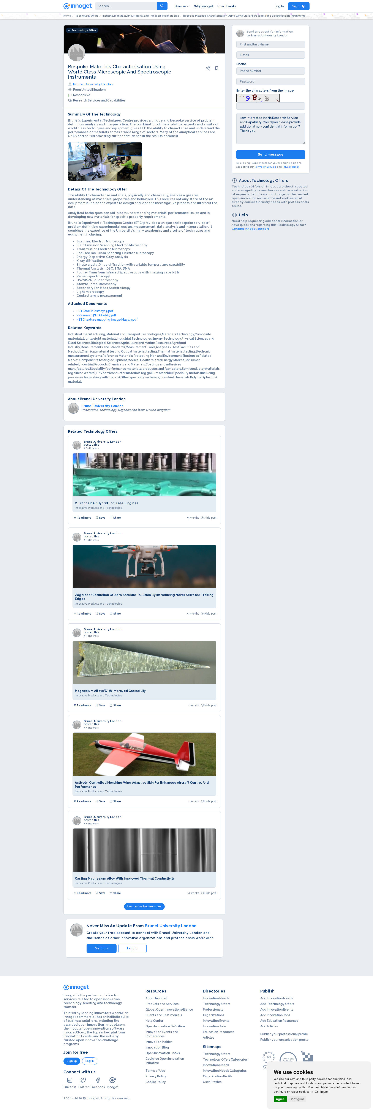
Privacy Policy (155, 1076)
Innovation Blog (157, 1047)
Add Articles (269, 1026)
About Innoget (156, 998)
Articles (208, 1037)
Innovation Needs (216, 998)
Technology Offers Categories (225, 1059)
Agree (280, 1099)
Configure (296, 1099)
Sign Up (298, 6)
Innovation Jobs (214, 1026)
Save (102, 517)
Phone (241, 64)
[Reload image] (258, 97)
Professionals (213, 1009)
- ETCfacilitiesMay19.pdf (95, 311)
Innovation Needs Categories (225, 1070)
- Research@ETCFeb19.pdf (96, 315)
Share (117, 517)
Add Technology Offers (277, 1004)
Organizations (213, 1015)
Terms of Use (155, 1070)
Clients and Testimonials (163, 1015)
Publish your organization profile (284, 1039)
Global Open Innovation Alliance (169, 1009)
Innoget (113, 1087)
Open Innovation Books (162, 1053)
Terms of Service (265, 166)
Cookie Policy (155, 1082)
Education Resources (218, 1032)
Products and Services (162, 1004)
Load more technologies (144, 906)
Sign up (101, 948)
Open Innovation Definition (165, 1026)
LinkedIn (69, 1087)
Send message (271, 154)
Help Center (154, 1020)
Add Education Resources (279, 1020)
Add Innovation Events (276, 1009)
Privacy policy (291, 166)
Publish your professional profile (284, 1034)
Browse (180, 6)
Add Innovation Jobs (275, 1015)
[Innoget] (77, 5)
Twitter (83, 1087)
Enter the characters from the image (265, 90)
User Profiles (212, 1082)
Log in (132, 948)
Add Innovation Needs (276, 998)
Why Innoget (203, 6)
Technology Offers (216, 1004)
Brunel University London (93, 84)
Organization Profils (217, 1076)
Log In (279, 6)
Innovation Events (216, 1020)
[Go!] (162, 6)
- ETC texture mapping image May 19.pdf (107, 319)
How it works (226, 6)
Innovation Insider (158, 1042)
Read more (83, 517)
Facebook (97, 1087)
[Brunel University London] (77, 445)
